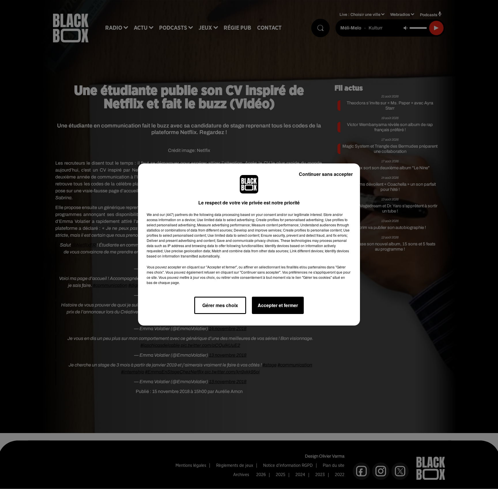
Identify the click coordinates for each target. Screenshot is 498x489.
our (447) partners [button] (174, 214)
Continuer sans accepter (326, 174)
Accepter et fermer (278, 305)
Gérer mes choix (220, 305)
